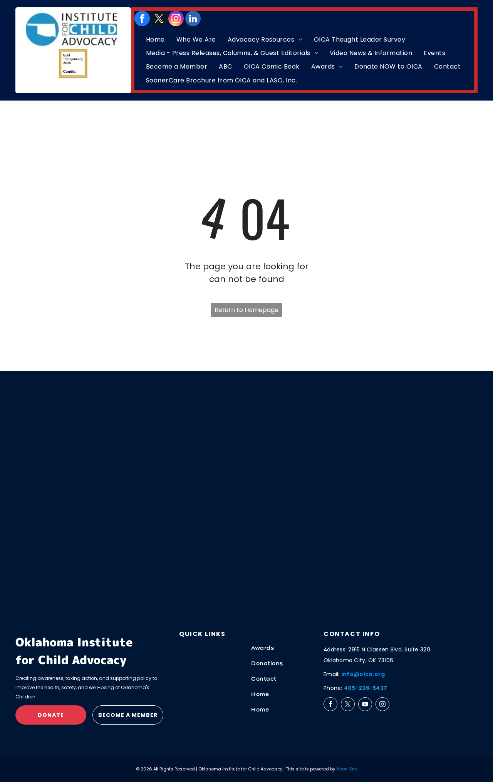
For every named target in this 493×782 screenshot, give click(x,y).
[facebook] (142, 18)
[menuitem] (155, 39)
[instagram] (176, 18)
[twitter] (159, 18)
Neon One (346, 769)
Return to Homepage (246, 309)
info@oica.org (363, 674)
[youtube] (365, 704)
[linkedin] (193, 18)
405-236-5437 (365, 688)
